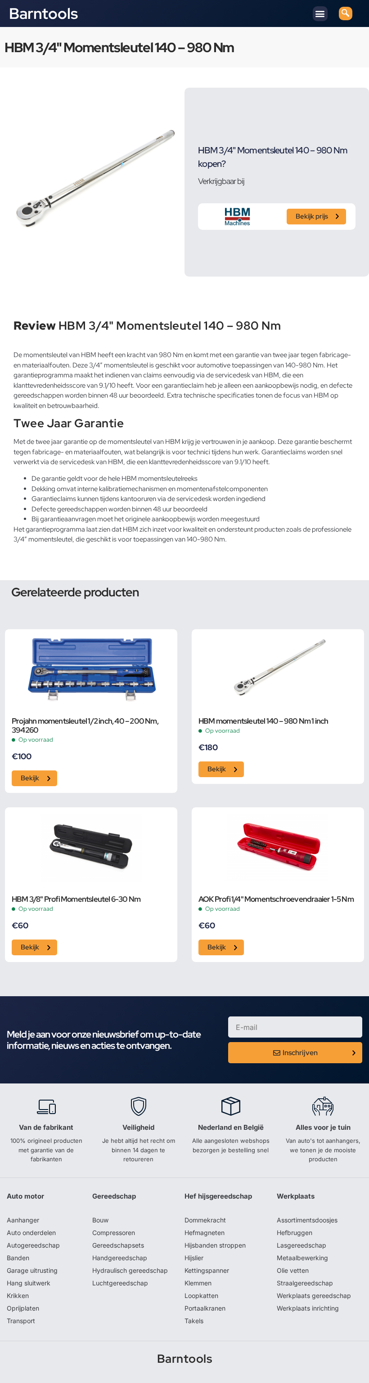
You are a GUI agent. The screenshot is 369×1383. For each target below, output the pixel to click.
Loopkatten (201, 1295)
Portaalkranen (204, 1308)
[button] (320, 13)
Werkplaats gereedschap (314, 1295)
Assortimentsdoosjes (307, 1220)
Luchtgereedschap (120, 1283)
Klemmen (198, 1283)
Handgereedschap (119, 1258)
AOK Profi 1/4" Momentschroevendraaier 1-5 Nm (276, 899)
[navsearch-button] (345, 13)
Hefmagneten (204, 1232)
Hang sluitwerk (28, 1283)
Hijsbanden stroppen (215, 1245)
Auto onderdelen (31, 1232)
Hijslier (193, 1258)
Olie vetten (293, 1270)
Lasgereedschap (301, 1245)
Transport (21, 1321)
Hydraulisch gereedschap (130, 1270)
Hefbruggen (294, 1232)
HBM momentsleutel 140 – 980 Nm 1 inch (263, 721)
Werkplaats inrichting (308, 1308)
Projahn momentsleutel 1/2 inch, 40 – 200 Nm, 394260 (85, 726)
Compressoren (113, 1232)
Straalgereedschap (305, 1283)
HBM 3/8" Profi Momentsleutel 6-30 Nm (76, 899)
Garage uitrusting (32, 1270)
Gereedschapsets (118, 1245)
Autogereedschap (33, 1245)
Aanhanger (23, 1220)
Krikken (18, 1295)
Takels (193, 1321)
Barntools (43, 13)
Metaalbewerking (302, 1258)
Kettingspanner (206, 1270)
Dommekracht (205, 1220)
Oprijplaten (23, 1308)
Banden (18, 1258)
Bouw (100, 1220)
